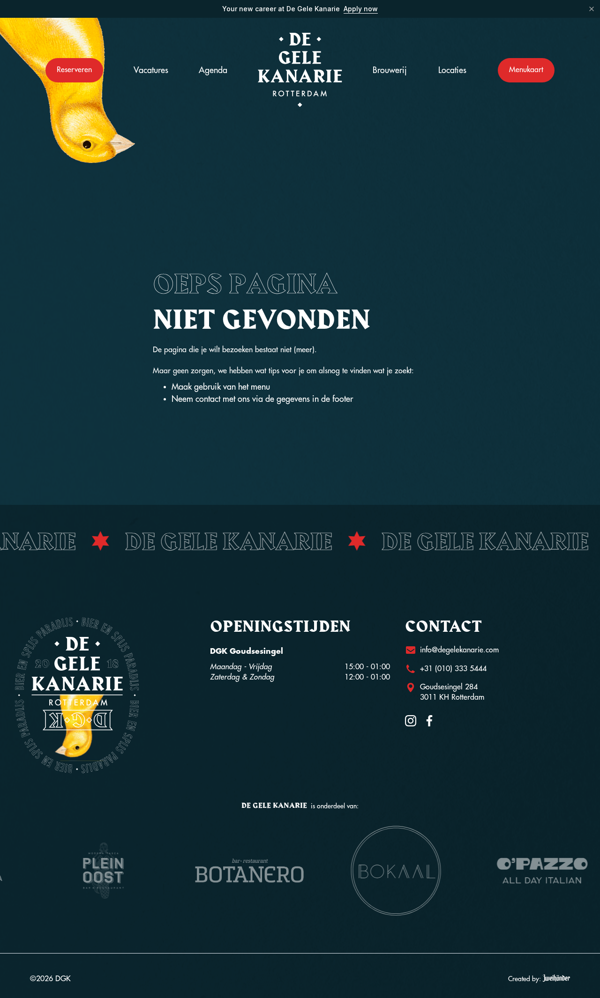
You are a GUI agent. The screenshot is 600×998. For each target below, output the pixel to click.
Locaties (452, 70)
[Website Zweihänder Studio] (556, 978)
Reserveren (74, 70)
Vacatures (151, 70)
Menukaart (526, 70)
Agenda (213, 70)
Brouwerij (390, 70)
